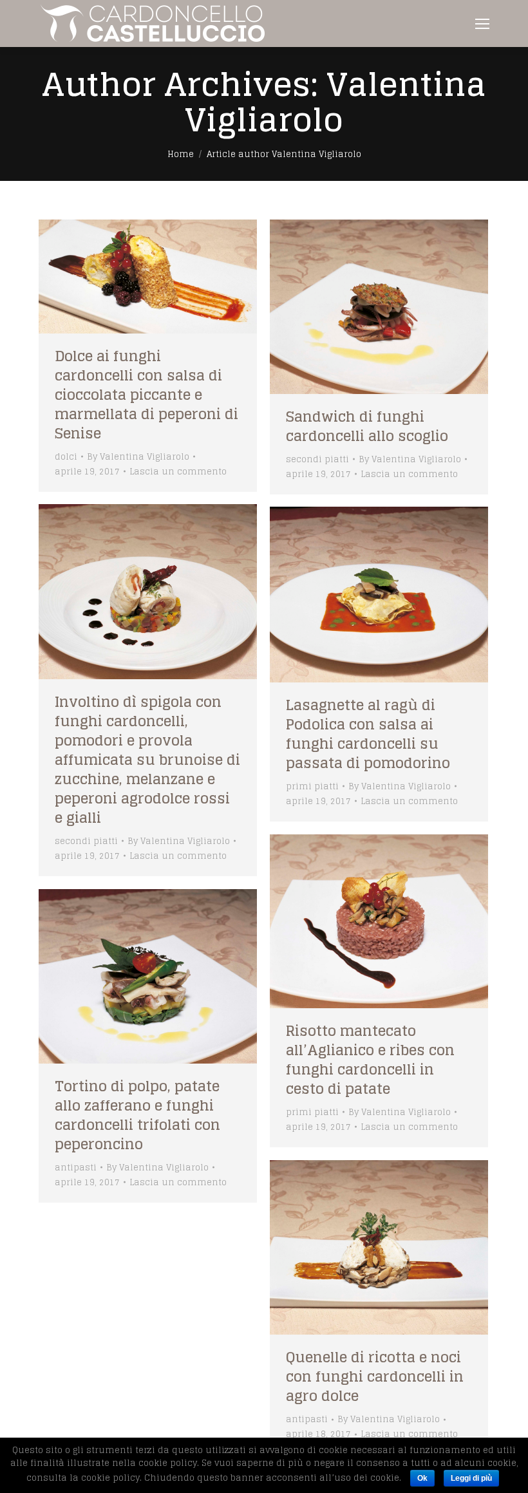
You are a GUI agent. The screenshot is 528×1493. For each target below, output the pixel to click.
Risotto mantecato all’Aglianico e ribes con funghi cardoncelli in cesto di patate (370, 1059)
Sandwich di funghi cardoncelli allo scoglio (367, 426)
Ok (422, 1478)
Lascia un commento (178, 471)
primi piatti (312, 786)
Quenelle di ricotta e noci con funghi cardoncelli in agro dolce (375, 1376)
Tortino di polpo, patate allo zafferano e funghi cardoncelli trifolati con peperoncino (137, 1115)
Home (180, 154)
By (138, 456)
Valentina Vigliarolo (335, 101)
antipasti (76, 1167)
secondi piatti (317, 459)
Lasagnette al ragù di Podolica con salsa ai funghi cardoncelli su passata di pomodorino (368, 734)
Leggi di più (471, 1478)
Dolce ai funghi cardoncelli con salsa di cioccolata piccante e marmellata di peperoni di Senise (146, 394)
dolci (66, 456)
